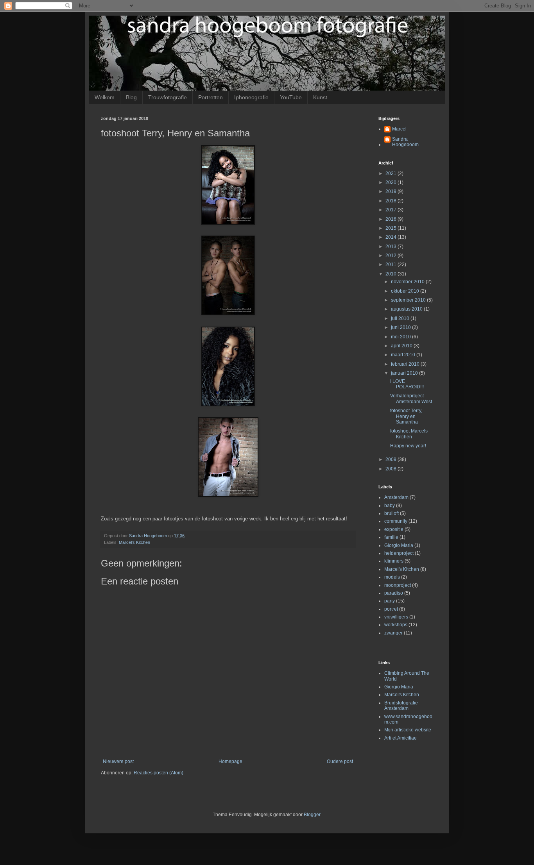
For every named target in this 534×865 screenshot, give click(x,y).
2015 (391, 228)
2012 (391, 255)
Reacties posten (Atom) (158, 773)
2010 (391, 274)
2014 (391, 237)
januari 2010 (405, 373)
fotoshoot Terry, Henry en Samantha (406, 416)
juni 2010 (401, 327)
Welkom (105, 97)
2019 (391, 191)
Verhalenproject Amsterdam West (411, 398)
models (392, 577)
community (395, 521)
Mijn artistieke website (407, 730)
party (389, 601)
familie (391, 537)
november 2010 (408, 281)
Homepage (230, 761)
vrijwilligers (396, 617)
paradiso (393, 593)
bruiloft (391, 513)
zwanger (393, 633)
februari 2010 (406, 364)
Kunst (320, 97)
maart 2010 (403, 354)
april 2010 (402, 346)
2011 (391, 264)
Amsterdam (396, 497)
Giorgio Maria (398, 545)
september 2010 (409, 300)
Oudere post (340, 761)
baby (389, 505)
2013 (391, 246)
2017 (391, 210)
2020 (391, 182)
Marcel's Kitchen (134, 542)
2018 (391, 201)
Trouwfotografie (167, 97)
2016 (391, 219)
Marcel (399, 129)
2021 (391, 173)
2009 (391, 459)
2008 (391, 469)
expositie (393, 529)
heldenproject (399, 553)
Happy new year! (408, 446)
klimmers (393, 561)
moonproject (397, 585)
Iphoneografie (251, 97)
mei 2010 (401, 337)
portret (391, 609)
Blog (131, 97)
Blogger (312, 814)
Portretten (210, 97)
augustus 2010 (407, 309)
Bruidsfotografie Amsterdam (401, 705)
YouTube (291, 97)
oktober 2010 (405, 291)
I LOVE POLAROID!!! (407, 384)
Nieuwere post (118, 761)
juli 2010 (400, 318)
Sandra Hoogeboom (405, 141)
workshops (395, 624)
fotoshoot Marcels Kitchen (409, 433)
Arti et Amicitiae (400, 738)
